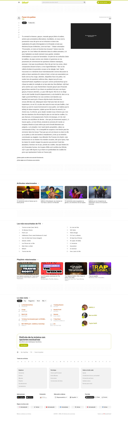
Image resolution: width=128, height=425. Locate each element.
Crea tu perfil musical (56, 373)
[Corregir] (19, 35)
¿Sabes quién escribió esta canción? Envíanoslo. (30, 157)
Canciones (21, 373)
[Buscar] (84, 2)
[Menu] (19, 2)
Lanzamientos (22, 386)
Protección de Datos (88, 378)
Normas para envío (87, 383)
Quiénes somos (86, 381)
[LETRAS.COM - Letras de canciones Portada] (25, 2)
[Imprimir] (19, 32)
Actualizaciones (23, 383)
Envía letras (54, 378)
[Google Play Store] (21, 397)
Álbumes (21, 378)
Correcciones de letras (56, 381)
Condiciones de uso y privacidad (91, 375)
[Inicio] (17, 352)
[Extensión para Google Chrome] (43, 397)
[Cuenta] (109, 2)
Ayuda (84, 373)
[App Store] (29, 397)
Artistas (21, 375)
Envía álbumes (54, 375)
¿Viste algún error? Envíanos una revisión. (28, 160)
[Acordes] (19, 30)
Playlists (21, 381)
